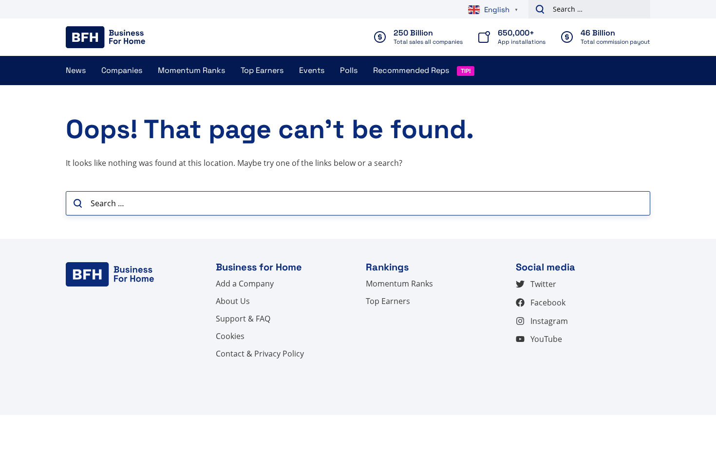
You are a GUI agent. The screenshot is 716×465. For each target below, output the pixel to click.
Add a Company (245, 283)
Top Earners (262, 70)
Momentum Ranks (191, 70)
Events (311, 70)
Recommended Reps (411, 70)
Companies (121, 70)
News (76, 70)
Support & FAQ (243, 318)
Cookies (230, 336)
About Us (233, 301)
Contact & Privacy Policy (260, 353)
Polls (349, 70)
